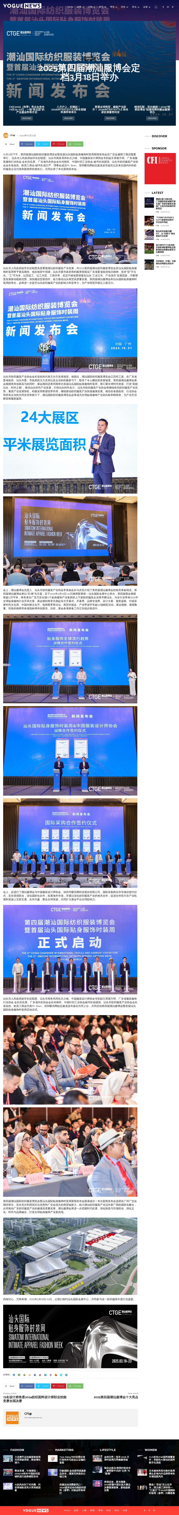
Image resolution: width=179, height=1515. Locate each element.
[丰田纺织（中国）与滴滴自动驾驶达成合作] (149, 264)
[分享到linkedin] (66, 1375)
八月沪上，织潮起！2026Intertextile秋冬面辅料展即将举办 (68, 109)
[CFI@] (6, 135)
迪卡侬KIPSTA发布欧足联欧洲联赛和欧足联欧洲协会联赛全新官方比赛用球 (166, 248)
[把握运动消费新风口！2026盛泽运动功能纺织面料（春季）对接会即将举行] (53, 1486)
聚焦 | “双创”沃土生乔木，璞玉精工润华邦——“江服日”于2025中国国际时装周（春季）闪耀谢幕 (162, 1489)
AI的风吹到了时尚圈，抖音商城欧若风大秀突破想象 (28, 1487)
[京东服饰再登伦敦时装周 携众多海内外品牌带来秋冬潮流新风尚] (142, 1472)
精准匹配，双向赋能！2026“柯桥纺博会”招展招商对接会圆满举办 (152, 109)
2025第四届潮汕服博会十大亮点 (116, 1397)
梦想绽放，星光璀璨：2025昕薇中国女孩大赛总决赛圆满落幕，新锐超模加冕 (117, 1486)
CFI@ (12, 135)
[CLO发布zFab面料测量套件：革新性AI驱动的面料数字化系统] (142, 1458)
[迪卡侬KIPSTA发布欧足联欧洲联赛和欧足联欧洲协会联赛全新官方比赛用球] (149, 248)
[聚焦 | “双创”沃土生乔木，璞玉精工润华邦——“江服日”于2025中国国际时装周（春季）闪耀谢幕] (142, 1486)
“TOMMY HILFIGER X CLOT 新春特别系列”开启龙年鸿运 (165, 220)
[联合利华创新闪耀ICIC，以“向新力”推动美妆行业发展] (149, 235)
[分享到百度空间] (35, 1375)
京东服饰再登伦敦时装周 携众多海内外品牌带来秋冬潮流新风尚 (162, 1473)
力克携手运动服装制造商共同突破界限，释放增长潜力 (28, 1460)
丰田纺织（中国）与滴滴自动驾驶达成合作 (166, 262)
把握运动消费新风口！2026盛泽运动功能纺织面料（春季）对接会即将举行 (72, 1489)
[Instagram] (168, 7)
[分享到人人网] (14, 1375)
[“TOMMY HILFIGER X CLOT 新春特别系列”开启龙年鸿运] (149, 221)
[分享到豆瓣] (19, 1375)
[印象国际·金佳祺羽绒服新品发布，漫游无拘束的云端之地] (53, 1472)
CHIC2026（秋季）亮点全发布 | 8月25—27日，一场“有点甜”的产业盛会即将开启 (26, 109)
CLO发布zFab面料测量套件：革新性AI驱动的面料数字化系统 (162, 1460)
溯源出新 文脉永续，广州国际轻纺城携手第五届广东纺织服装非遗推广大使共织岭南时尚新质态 (166, 203)
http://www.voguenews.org (33, 1417)
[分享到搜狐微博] (56, 1375)
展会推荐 (89, 58)
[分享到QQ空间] (24, 1375)
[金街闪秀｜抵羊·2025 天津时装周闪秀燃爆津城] (97, 1458)
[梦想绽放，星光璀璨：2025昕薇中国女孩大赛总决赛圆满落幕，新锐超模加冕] (97, 1483)
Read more (27, 118)
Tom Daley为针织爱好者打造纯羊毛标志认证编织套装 (72, 1460)
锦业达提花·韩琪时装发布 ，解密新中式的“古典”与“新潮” (117, 1471)
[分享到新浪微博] (40, 1375)
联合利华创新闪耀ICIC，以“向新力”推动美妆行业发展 (165, 234)
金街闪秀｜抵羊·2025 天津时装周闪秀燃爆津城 (116, 1458)
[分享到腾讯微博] (45, 1375)
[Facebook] (163, 7)
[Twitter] (172, 7)
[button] (156, 7)
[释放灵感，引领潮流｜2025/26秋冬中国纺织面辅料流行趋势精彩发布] (8, 1472)
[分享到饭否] (61, 1375)
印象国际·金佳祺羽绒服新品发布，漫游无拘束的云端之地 (72, 1473)
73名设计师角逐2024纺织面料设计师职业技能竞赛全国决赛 (34, 1399)
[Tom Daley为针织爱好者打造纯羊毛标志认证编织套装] (53, 1458)
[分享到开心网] (30, 1375)
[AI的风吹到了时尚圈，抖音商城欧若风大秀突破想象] (8, 1486)
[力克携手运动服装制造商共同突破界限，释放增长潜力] (8, 1458)
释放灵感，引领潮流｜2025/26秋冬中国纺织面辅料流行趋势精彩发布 (27, 1473)
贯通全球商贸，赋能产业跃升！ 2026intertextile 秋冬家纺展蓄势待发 (110, 109)
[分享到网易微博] (51, 1375)
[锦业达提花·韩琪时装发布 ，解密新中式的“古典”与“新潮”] (97, 1469)
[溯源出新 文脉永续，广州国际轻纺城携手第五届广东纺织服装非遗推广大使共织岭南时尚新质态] (149, 202)
